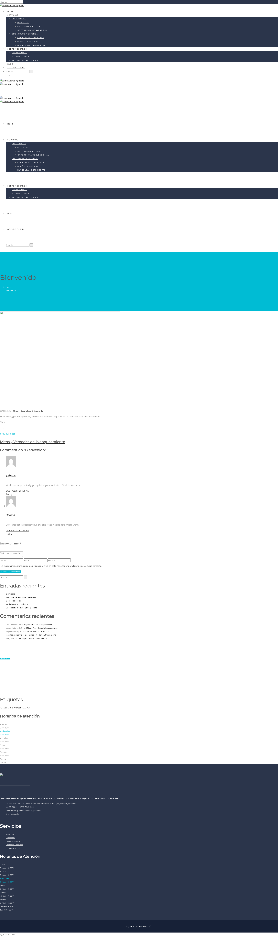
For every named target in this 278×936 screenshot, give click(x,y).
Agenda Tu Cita (16, 68)
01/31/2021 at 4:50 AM (17, 490)
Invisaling (23, 22)
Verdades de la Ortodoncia (17, 604)
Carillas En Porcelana (30, 38)
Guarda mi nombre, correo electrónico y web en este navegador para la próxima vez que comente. (52, 565)
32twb (15, 411)
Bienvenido (10, 594)
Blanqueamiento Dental (31, 45)
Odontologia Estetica (25, 34)
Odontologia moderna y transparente (21, 608)
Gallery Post (14, 707)
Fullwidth (4, 708)
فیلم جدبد (9, 638)
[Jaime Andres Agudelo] (12, 5)
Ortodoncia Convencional (33, 30)
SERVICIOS (12, 15)
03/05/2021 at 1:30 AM (17, 530)
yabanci (11, 475)
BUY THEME (5, 659)
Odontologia (26, 411)
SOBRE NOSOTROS (17, 49)
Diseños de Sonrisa (14, 601)
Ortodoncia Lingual (29, 26)
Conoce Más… (19, 53)
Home (10, 11)
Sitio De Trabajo (21, 56)
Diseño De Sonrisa (27, 41)
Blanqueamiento (13, 848)
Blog (10, 64)
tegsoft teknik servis (14, 635)
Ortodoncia (19, 19)
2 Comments (37, 411)
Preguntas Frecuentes (25, 60)
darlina (10, 515)
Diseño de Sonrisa (13, 841)
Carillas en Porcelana (14, 845)
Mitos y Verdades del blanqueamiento (21, 597)
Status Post (25, 708)
